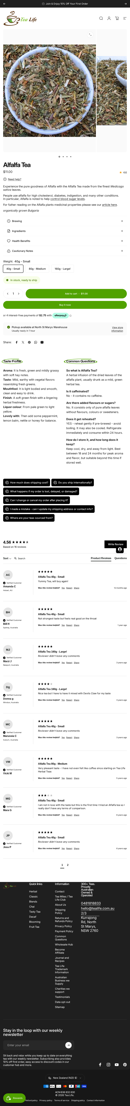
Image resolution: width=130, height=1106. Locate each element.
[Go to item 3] (67, 157)
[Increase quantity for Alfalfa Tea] (19, 293)
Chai (32, 906)
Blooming (34, 921)
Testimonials (62, 996)
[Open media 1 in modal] (90, 35)
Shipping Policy (60, 911)
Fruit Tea (34, 926)
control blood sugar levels (67, 199)
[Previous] (4, 4)
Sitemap (60, 1007)
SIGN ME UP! (31, 570)
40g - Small (13, 268)
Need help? (14, 179)
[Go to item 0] (59, 157)
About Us (60, 904)
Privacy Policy (63, 926)
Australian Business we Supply (62, 980)
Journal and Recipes (62, 959)
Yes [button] (63, 625)
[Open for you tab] (120, 549)
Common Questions (61, 938)
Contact (59, 891)
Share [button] (76, 625)
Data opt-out (62, 1002)
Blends (33, 901)
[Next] (125, 4)
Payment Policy (64, 931)
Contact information (96, 1100)
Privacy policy (45, 1100)
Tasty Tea (34, 911)
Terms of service (61, 1100)
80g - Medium (37, 268)
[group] (65, 623)
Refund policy (31, 1100)
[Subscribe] (68, 1045)
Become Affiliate (60, 951)
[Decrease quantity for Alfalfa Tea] (7, 293)
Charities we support (62, 990)
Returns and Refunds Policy (64, 919)
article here (109, 204)
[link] (91, 903)
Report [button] (69, 625)
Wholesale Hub (64, 944)
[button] (62, 865)
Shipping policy (78, 1100)
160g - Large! (63, 268)
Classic (33, 896)
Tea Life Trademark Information (62, 969)
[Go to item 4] (71, 157)
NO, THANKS (31, 580)
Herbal (33, 891)
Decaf (32, 916)
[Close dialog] (118, 515)
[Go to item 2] (63, 157)
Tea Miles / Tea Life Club (64, 898)
